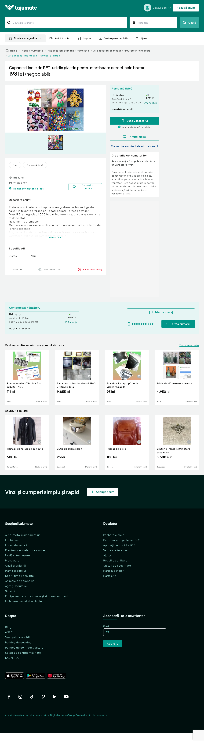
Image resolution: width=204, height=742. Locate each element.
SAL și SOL (12, 657)
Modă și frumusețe (17, 555)
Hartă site (109, 575)
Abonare (112, 643)
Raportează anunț (92, 269)
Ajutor (107, 555)
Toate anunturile (189, 345)
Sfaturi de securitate (117, 565)
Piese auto (12, 560)
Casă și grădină (15, 565)
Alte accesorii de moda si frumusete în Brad (34, 55)
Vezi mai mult (55, 237)
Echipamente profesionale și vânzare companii (36, 596)
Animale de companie (20, 580)
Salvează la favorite (88, 186)
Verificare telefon (115, 550)
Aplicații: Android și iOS (119, 545)
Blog (8, 627)
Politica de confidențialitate (24, 647)
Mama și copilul (15, 570)
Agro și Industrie (16, 586)
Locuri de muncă (16, 545)
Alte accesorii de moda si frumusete (68, 50)
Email (106, 626)
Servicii (10, 591)
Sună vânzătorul (137, 120)
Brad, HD (18, 177)
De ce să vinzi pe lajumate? (121, 540)
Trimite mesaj (137, 136)
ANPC (9, 632)
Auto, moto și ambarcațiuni (23, 535)
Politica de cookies (18, 642)
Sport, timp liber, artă (19, 575)
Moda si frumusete (32, 50)
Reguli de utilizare (115, 560)
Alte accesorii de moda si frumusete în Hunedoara (121, 50)
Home (13, 50)
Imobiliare (12, 540)
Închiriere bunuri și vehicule (23, 601)
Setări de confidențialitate (23, 652)
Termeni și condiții (17, 637)
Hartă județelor (113, 570)
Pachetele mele (113, 535)
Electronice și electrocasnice (25, 550)
